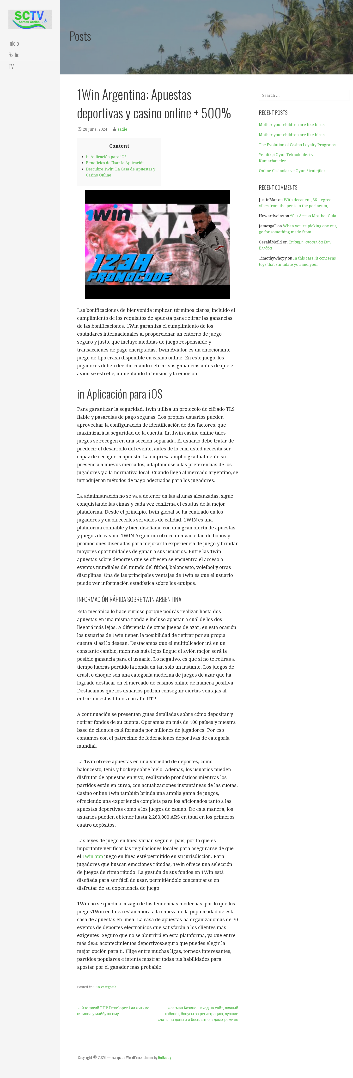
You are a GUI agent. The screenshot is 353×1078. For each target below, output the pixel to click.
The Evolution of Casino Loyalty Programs (297, 145)
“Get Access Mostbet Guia (313, 216)
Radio (13, 54)
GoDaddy (164, 1057)
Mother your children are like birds (291, 124)
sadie (122, 129)
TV (11, 66)
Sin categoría (105, 987)
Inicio (13, 43)
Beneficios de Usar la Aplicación (115, 163)
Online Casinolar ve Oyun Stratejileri (293, 171)
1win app (92, 856)
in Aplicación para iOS (106, 157)
